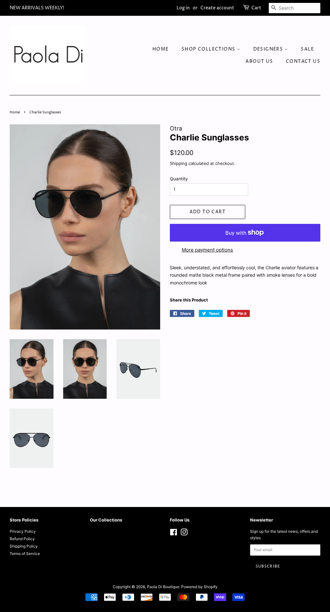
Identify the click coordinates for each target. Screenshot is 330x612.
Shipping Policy (24, 546)
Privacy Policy (23, 531)
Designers (269, 49)
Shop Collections (209, 49)
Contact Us (303, 61)
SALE (307, 49)
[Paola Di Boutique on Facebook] (173, 533)
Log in (183, 8)
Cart (256, 8)
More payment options (207, 250)
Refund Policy (22, 538)
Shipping (178, 163)
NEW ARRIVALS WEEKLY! (37, 8)
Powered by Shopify (199, 586)
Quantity (179, 178)
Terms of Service (25, 553)
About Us (259, 61)
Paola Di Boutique (163, 586)
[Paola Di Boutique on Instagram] (184, 533)
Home (160, 49)
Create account (217, 8)
